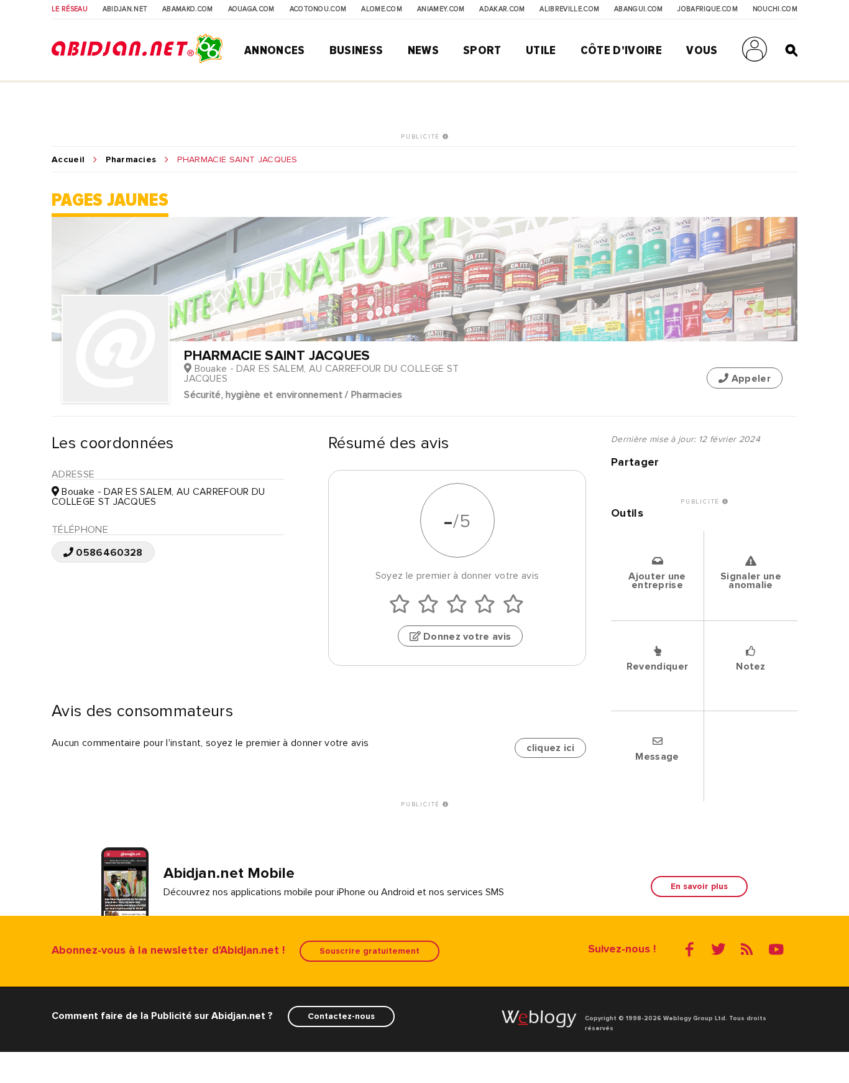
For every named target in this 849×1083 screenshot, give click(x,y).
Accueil (68, 159)
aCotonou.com (318, 9)
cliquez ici (550, 748)
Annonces (274, 50)
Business (356, 50)
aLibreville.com (569, 9)
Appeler (749, 378)
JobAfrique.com (707, 9)
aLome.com (381, 9)
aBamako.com (187, 9)
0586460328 (108, 552)
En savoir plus (699, 886)
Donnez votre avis (466, 636)
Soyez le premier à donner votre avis (457, 576)
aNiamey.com (441, 9)
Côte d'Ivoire (621, 50)
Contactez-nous (341, 1016)
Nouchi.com (775, 9)
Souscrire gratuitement (369, 951)
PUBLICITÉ (422, 137)
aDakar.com (502, 9)
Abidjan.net (125, 9)
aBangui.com (638, 9)
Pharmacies (131, 159)
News (423, 50)
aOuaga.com (251, 9)
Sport (482, 50)
